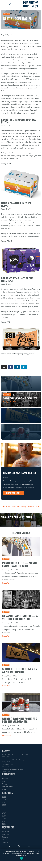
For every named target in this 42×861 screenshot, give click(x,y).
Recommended (7, 786)
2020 (4, 813)
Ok (21, 858)
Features (7, 14)
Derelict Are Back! (7, 764)
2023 (4, 805)
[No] (40, 855)
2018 (4, 818)
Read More (6, 583)
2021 (4, 810)
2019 (4, 816)
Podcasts (5, 837)
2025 (4, 799)
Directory (5, 834)
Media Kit (5, 831)
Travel (4, 789)
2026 (4, 797)
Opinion (5, 784)
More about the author (13, 493)
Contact (5, 842)
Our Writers (6, 839)
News (4, 781)
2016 (4, 824)
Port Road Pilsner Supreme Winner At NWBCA (15, 755)
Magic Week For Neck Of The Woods (12, 769)
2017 (4, 821)
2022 (4, 808)
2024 (4, 802)
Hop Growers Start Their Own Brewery (13, 760)
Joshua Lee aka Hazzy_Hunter (14, 23)
